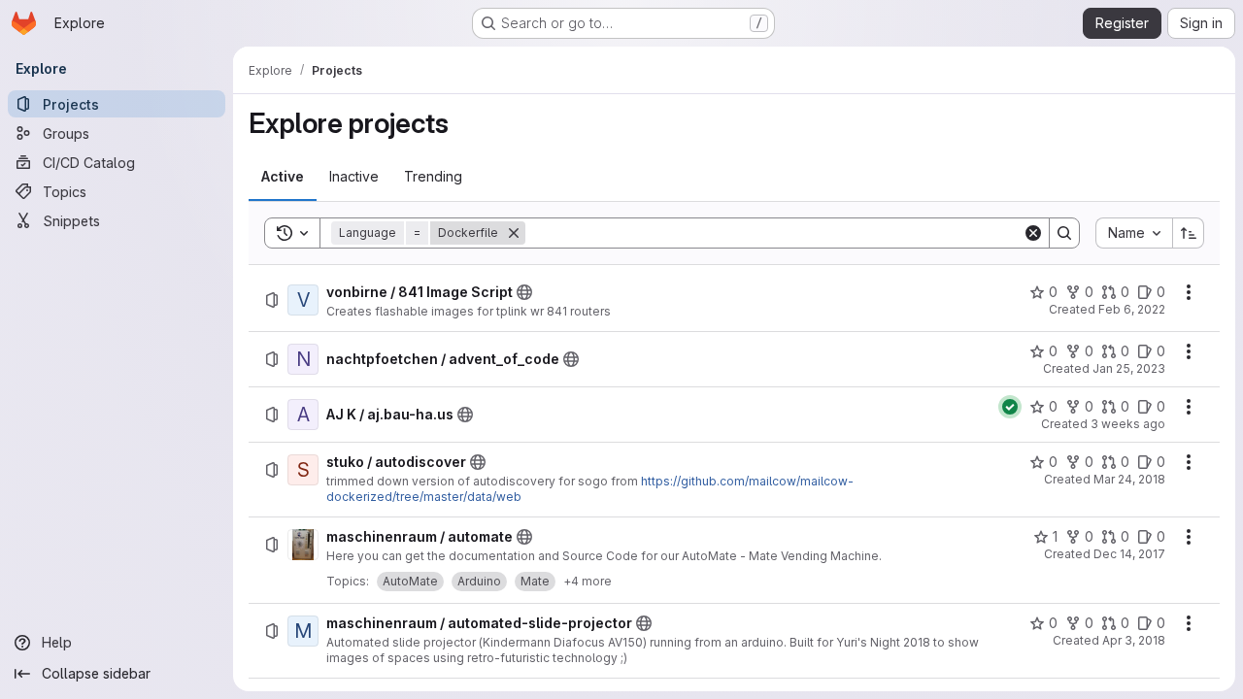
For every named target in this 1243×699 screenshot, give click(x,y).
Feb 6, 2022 (1131, 309)
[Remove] (513, 233)
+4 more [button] (587, 581)
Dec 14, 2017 (1129, 554)
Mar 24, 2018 (1129, 479)
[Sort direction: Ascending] (1188, 233)
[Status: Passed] (1010, 406)
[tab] (283, 176)
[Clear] (1033, 233)
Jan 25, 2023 (1128, 368)
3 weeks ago (1128, 423)
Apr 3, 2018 (1133, 640)
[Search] (1064, 233)
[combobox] (1133, 233)
